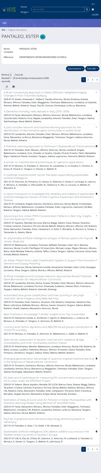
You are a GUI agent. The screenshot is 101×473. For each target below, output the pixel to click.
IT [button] (93, 4)
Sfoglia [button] (24, 12)
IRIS (3, 29)
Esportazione (74, 68)
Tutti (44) (91, 68)
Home (24, 6)
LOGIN (95, 14)
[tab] (7, 86)
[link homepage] (9, 9)
